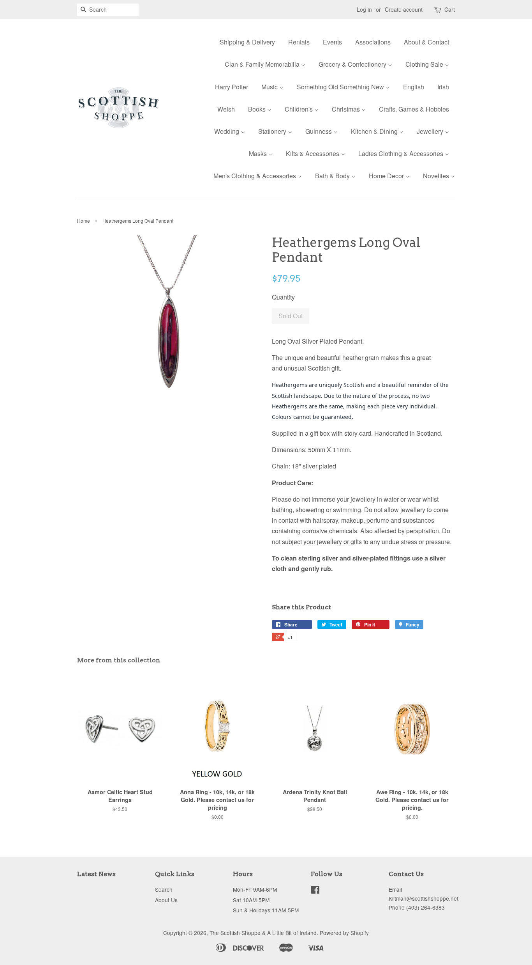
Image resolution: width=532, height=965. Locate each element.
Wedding (227, 131)
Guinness (319, 131)
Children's (299, 109)
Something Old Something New (341, 86)
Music (270, 86)
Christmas (346, 109)
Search (164, 889)
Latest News (96, 874)
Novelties (437, 175)
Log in (364, 9)
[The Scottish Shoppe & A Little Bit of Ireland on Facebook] (315, 891)
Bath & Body (333, 175)
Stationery (273, 131)
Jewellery (431, 131)
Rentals (299, 41)
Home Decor (387, 175)
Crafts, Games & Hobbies (414, 109)
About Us (166, 900)
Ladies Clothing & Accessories (401, 153)
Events (332, 41)
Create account (404, 9)
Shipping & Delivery (247, 41)
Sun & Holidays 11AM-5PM (266, 910)
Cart (449, 9)
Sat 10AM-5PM (251, 900)
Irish (443, 86)
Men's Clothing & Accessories (255, 175)
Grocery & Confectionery (353, 64)
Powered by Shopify (344, 933)
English (413, 86)
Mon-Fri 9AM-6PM (255, 889)
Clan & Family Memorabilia (263, 64)
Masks (258, 153)
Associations (373, 41)
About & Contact (426, 41)
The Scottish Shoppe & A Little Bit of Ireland (263, 933)
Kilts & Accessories (313, 153)
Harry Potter (231, 86)
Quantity (283, 297)
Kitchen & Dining (375, 131)
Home (83, 220)
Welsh (226, 109)
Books (257, 109)
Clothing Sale (425, 64)
